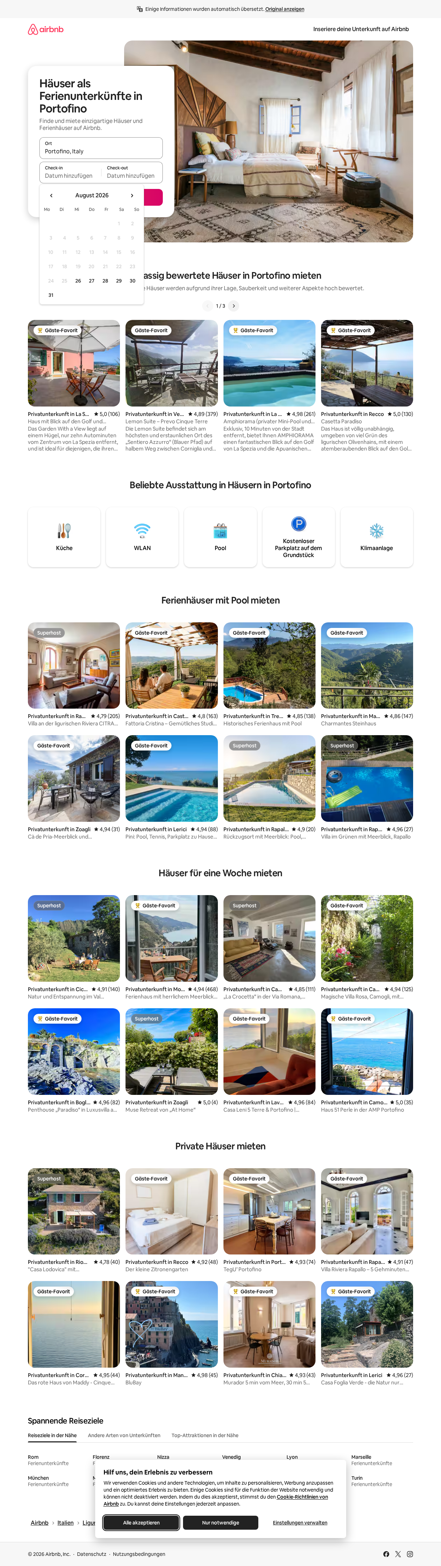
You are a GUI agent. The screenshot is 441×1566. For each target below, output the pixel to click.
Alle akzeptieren (141, 1523)
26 (78, 281)
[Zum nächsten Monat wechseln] (132, 195)
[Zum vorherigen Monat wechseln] (52, 195)
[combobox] (101, 151)
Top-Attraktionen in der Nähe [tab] (205, 1435)
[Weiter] (233, 306)
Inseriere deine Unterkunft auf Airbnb (361, 29)
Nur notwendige (220, 1523)
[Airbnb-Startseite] (45, 29)
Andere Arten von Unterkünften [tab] (124, 1435)
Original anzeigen (284, 9)
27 (91, 281)
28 (105, 281)
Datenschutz (91, 1554)
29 (119, 281)
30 (133, 281)
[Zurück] (207, 306)
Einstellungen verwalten (300, 1523)
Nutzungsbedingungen (139, 1554)
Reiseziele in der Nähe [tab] (52, 1435)
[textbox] (70, 175)
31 (50, 295)
